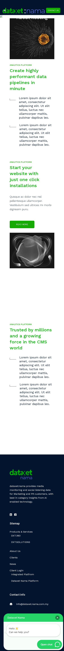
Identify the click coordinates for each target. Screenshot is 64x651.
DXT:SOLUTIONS (20, 542)
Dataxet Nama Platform (24, 580)
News (13, 564)
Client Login (16, 570)
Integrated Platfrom (22, 574)
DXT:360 (16, 535)
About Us (15, 551)
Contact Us (53, 10)
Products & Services (21, 531)
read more (22, 224)
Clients (14, 557)
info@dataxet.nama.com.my (32, 604)
